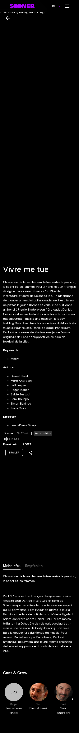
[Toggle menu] (67, 6)
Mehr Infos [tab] (12, 565)
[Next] (72, 699)
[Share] (30, 453)
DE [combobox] (54, 6)
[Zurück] (6, 18)
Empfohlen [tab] (34, 565)
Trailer (14, 452)
